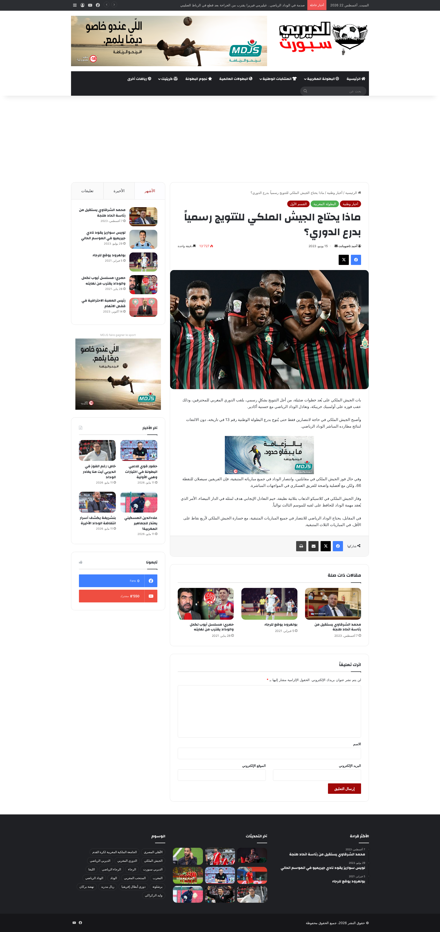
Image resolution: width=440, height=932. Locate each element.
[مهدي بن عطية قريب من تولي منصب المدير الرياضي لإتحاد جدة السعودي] (188, 856)
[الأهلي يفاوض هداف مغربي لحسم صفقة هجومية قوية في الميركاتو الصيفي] (188, 875)
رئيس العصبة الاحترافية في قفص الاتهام (103, 303)
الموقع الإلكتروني (254, 766)
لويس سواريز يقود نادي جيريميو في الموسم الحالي (103, 235)
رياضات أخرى (137, 79)
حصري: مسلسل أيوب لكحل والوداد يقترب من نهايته (212, 627)
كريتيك (167, 79)
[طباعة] (301, 546)
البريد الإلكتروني (350, 766)
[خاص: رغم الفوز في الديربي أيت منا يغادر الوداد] (97, 450)
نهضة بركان (86, 886)
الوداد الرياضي (94, 878)
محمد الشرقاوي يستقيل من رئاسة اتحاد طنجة (337, 627)
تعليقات (87, 190)
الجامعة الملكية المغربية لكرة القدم (114, 852)
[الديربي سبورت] (322, 38)
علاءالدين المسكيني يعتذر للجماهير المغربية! (140, 523)
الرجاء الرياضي (111, 869)
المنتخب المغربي (135, 878)
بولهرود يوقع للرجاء (280, 624)
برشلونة (157, 886)
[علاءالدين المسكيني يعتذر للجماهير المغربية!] (138, 502)
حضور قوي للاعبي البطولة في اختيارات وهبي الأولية (141, 472)
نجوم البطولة (196, 79)
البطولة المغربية (321, 79)
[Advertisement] (220, 139)
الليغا (91, 869)
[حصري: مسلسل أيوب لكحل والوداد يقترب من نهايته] (206, 603)
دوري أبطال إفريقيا (133, 886)
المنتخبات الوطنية (277, 79)
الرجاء (132, 869)
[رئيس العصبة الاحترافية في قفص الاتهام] (143, 307)
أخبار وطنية (334, 193)
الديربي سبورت (152, 869)
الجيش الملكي (153, 861)
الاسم (357, 744)
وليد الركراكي (153, 895)
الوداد (113, 878)
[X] (344, 260)
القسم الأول (298, 204)
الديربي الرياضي (100, 861)
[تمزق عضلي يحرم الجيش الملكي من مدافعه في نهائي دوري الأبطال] (252, 855)
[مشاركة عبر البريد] (313, 546)
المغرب (157, 878)
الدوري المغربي (127, 861)
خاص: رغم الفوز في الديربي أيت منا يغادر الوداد (99, 472)
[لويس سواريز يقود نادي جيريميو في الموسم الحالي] (143, 239)
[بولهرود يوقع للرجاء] (269, 603)
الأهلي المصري (153, 852)
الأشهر (150, 190)
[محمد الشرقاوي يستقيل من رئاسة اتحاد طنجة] (333, 603)
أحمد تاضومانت (347, 246)
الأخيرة (119, 190)
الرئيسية (354, 79)
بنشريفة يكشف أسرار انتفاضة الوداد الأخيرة (98, 521)
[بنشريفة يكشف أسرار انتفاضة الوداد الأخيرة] (97, 502)
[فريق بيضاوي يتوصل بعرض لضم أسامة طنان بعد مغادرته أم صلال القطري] (252, 875)
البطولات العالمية (234, 79)
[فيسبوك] (356, 260)
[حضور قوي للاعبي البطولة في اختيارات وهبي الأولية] (138, 450)
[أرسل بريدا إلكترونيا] (336, 246)
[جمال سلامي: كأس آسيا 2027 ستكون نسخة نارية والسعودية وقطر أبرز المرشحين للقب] (220, 894)
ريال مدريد (107, 886)
